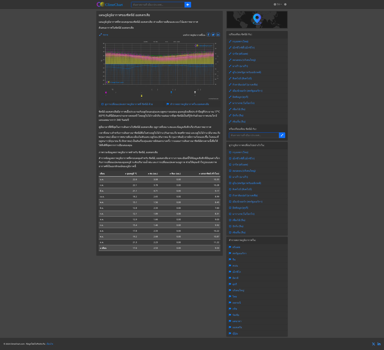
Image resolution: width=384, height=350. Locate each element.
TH (278, 4)
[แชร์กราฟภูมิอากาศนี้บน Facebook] (208, 34)
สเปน (235, 265)
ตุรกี (234, 284)
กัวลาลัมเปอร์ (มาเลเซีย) (245, 84)
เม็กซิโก (236, 271)
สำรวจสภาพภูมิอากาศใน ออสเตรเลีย (189, 104)
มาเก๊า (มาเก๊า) (240, 66)
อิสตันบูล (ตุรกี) (240, 97)
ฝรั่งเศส (236, 247)
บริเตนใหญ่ (238, 290)
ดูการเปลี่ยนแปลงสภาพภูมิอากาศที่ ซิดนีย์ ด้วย (129, 104)
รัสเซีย (235, 315)
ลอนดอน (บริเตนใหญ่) (244, 60)
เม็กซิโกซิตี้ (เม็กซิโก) (243, 47)
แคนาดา (237, 321)
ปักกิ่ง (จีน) (237, 115)
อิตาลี (235, 278)
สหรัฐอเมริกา (239, 253)
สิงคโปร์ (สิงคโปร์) (242, 78)
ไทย (234, 296)
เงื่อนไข (50, 343)
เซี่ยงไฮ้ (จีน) (238, 109)
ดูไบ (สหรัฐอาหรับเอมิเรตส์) (246, 72)
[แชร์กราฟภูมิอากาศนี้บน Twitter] (213, 34)
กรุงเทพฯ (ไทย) (240, 41)
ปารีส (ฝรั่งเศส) (240, 53)
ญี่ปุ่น (235, 333)
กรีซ (234, 308)
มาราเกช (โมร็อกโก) (243, 103)
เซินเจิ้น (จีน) (238, 121)
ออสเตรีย (237, 327)
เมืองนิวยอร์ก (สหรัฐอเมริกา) (247, 90)
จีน (234, 259)
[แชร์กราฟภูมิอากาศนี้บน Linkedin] (218, 34)
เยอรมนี (236, 302)
